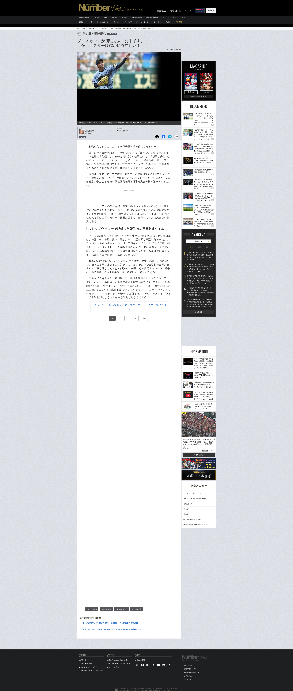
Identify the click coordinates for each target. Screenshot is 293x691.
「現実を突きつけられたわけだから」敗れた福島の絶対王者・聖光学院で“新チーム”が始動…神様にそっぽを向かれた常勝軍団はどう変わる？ (200, 267)
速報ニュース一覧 (86, 663)
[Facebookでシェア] (163, 137)
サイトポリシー (189, 676)
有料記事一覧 (187, 504)
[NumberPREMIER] (200, 10)
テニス (175, 18)
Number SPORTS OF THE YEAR (91, 671)
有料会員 (211, 10)
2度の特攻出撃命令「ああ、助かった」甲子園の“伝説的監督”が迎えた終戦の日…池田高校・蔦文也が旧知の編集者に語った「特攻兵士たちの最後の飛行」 (200, 303)
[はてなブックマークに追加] (170, 137)
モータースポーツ (102, 22)
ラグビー (117, 22)
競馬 (183, 18)
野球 (83, 28)
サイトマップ (188, 679)
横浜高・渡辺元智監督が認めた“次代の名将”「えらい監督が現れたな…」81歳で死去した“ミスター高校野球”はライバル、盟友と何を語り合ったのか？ (200, 279)
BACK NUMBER (112, 34)
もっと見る (198, 312)
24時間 (199, 247)
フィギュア (128, 22)
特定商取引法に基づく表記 (192, 519)
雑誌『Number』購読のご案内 (119, 660)
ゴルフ (165, 18)
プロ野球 (97, 18)
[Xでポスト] (157, 137)
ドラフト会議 (101, 28)
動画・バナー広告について (193, 672)
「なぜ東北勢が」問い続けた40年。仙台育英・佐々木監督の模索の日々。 (111, 623)
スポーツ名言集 (114, 667)
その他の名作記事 (198, 455)
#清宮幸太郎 (106, 609)
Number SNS (141, 660)
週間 (207, 247)
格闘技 (81, 22)
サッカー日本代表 (152, 18)
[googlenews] (164, 665)
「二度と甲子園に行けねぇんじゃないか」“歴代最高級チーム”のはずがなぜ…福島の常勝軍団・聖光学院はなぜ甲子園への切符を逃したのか (200, 291)
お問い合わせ (188, 665)
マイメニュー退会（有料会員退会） (195, 498)
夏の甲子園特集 (84, 18)
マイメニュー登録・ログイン (193, 493)
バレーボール (157, 22)
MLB (105, 18)
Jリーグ (124, 18)
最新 (191, 247)
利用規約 (186, 509)
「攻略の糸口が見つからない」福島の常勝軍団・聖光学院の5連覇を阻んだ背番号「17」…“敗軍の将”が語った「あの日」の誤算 (200, 256)
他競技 (168, 22)
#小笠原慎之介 (121, 609)
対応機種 (186, 514)
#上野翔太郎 (137, 609)
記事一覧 (83, 660)
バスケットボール (142, 22)
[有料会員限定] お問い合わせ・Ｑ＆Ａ (196, 525)
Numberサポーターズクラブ (89, 667)
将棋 (90, 22)
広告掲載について (190, 669)
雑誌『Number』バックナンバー (119, 663)
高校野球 (115, 18)
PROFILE (83, 137)
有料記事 (179, 22)
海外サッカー (136, 18)
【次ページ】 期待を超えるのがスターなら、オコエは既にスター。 (129, 307)
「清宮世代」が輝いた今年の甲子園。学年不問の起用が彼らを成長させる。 (112, 629)
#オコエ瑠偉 (92, 609)
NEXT (145, 318)
